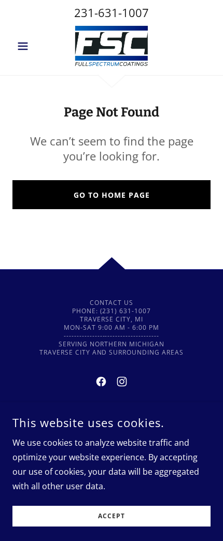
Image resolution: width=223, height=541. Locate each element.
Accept (111, 516)
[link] (111, 46)
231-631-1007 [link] (111, 12)
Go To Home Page (112, 195)
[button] (27, 46)
